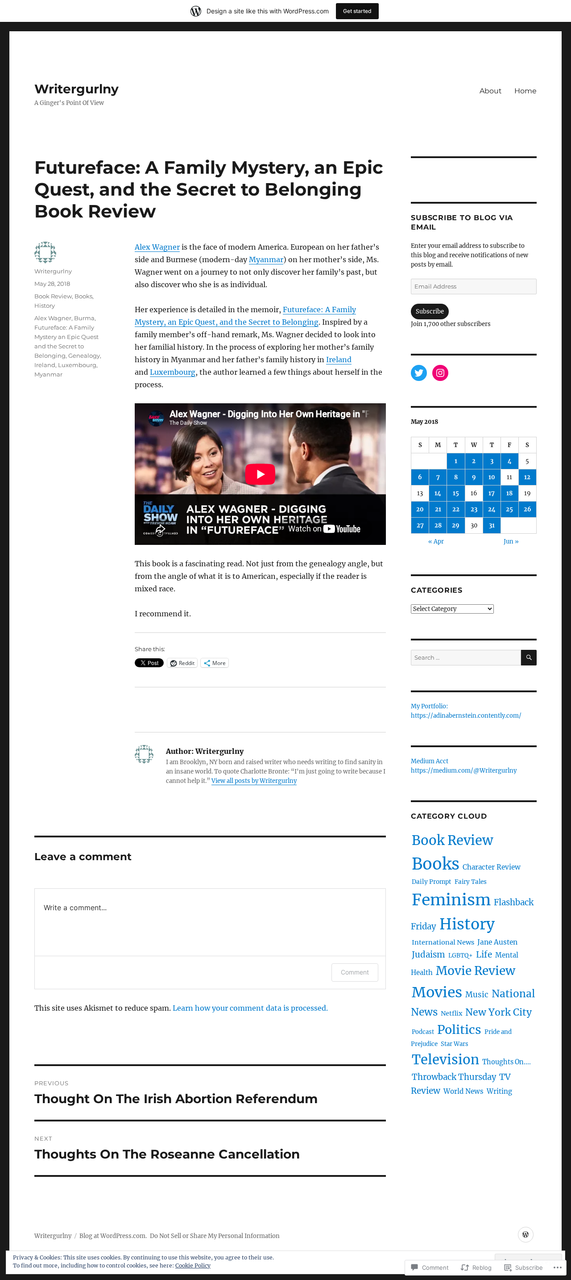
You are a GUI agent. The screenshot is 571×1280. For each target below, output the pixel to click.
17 (491, 493)
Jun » (511, 541)
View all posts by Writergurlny (254, 781)
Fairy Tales (471, 882)
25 (509, 509)
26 (527, 509)
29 (455, 525)
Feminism (451, 900)
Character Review (492, 867)
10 (491, 477)
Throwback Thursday (454, 1077)
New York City (498, 1012)
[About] (526, 1234)
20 (420, 509)
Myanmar (266, 259)
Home (525, 91)
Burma (84, 318)
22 (455, 509)
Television (445, 1059)
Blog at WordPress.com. (113, 1236)
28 (438, 525)
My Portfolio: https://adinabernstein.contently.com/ (466, 711)
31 (492, 525)
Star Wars (454, 1044)
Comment (355, 972)
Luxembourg (172, 372)
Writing (499, 1091)
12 (527, 477)
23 (474, 509)
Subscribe (430, 311)
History (44, 305)
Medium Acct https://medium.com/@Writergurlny (464, 766)
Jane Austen (497, 942)
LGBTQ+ (460, 955)
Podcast (423, 1032)
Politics (459, 1029)
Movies (437, 992)
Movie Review (475, 970)
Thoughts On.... (506, 1062)
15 (456, 493)
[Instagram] (440, 373)
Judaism (428, 955)
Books (83, 296)
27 (420, 525)
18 (509, 493)
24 (492, 509)
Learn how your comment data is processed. (250, 1008)
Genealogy (84, 355)
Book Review (53, 296)
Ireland (339, 359)
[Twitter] (419, 373)
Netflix (451, 1013)
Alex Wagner (157, 247)
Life (484, 954)
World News (463, 1091)
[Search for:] (466, 657)
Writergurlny (76, 88)
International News (443, 942)
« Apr (436, 541)
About (491, 91)
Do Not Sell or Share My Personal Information (215, 1236)
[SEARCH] (529, 657)
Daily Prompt (431, 882)
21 (438, 509)
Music (476, 995)
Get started (357, 11)
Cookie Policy (193, 1265)
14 (437, 493)
